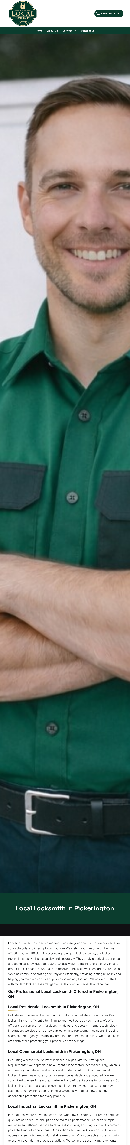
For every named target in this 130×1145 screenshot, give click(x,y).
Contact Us (87, 30)
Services (67, 30)
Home (39, 30)
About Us (52, 30)
